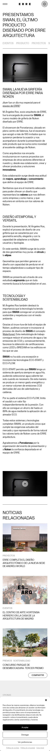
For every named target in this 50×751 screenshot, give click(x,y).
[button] (46, 700)
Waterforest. (9, 334)
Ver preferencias (25, 742)
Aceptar (25, 727)
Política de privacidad (28, 748)
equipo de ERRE (11, 106)
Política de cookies (12, 748)
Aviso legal (40, 748)
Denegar (25, 735)
